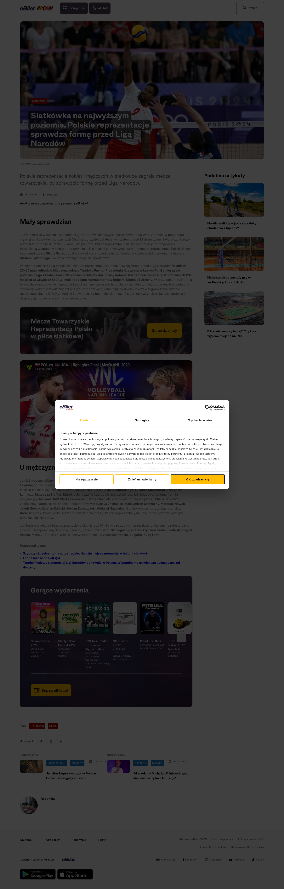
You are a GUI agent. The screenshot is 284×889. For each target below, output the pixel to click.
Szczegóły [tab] (142, 420)
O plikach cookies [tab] (200, 420)
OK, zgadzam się (197, 479)
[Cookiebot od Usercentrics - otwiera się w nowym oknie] (208, 407)
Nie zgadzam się (87, 479)
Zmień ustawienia (140, 479)
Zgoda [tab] (84, 420)
